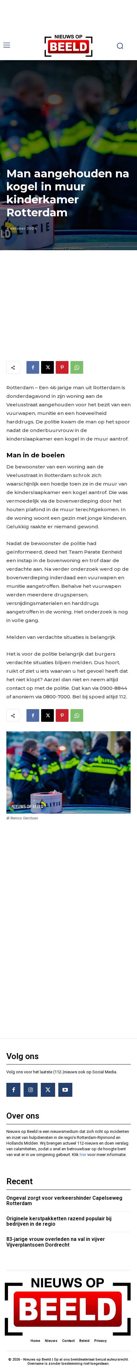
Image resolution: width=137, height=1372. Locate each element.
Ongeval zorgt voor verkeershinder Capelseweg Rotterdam (64, 1201)
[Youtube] (65, 1090)
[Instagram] (31, 1090)
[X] (47, 367)
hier (83, 1154)
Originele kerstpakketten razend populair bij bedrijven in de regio (59, 1221)
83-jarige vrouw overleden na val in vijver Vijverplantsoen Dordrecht (55, 1242)
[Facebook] (32, 367)
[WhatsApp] (76, 367)
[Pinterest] (62, 367)
